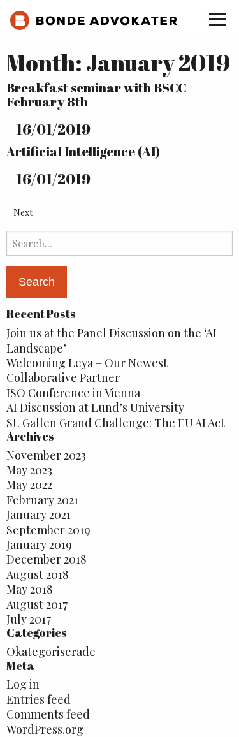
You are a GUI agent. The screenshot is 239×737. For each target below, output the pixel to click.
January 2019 (39, 544)
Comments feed (48, 714)
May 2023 (29, 470)
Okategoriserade (51, 651)
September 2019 (48, 529)
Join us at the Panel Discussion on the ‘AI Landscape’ (111, 340)
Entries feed (38, 699)
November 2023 (46, 455)
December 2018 (46, 559)
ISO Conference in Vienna (73, 392)
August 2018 (37, 574)
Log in (23, 684)
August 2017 (37, 604)
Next (23, 213)
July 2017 (28, 619)
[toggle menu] (217, 19)
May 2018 (29, 589)
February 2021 (42, 499)
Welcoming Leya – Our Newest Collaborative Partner (87, 370)
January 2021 (38, 514)
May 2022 (29, 484)
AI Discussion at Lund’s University (95, 407)
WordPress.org (44, 729)
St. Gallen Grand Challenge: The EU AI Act (115, 422)
